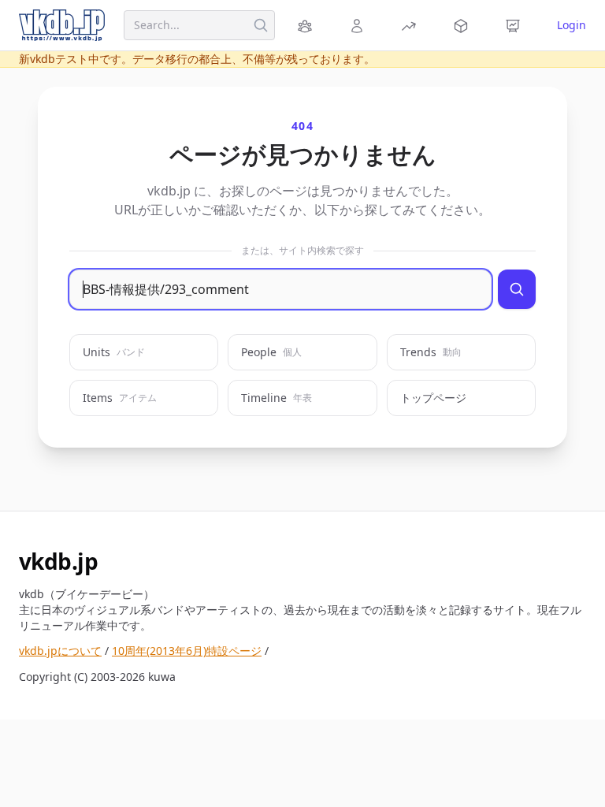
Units (114, 351)
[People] (359, 25)
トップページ (433, 397)
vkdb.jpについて (60, 650)
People (271, 351)
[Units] (307, 25)
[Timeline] (515, 25)
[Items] (463, 25)
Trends (431, 351)
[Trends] (411, 25)
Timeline (276, 397)
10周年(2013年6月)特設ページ (187, 650)
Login (571, 24)
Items (120, 397)
